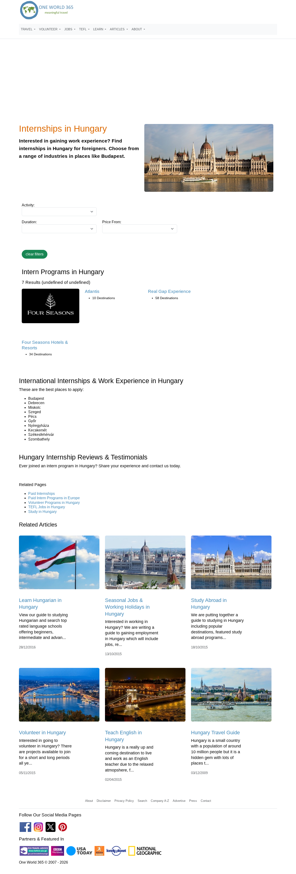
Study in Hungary (42, 512)
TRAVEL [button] (27, 29)
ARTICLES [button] (118, 29)
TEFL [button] (83, 29)
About (89, 801)
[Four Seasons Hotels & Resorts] (50, 308)
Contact (206, 801)
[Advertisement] (148, 84)
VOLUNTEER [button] (48, 29)
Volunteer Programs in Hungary (54, 503)
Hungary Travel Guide (215, 732)
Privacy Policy (124, 801)
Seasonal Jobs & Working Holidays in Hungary (127, 607)
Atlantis (92, 291)
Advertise (179, 801)
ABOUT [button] (137, 29)
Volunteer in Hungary (42, 732)
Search (142, 801)
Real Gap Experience (169, 291)
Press (193, 801)
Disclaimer (104, 801)
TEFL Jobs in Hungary (46, 507)
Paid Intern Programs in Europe (54, 498)
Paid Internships (41, 494)
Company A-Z (160, 801)
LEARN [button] (98, 29)
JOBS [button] (68, 29)
